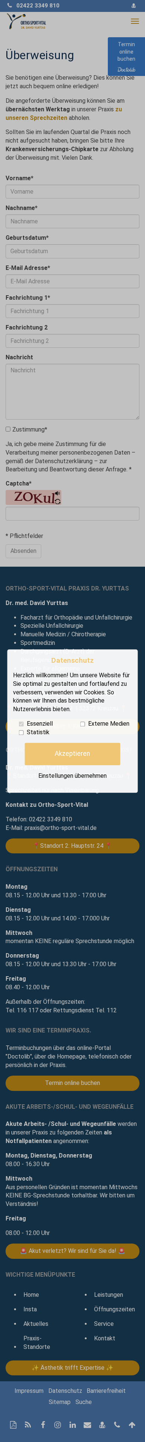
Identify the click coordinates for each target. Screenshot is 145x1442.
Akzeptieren (72, 754)
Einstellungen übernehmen (72, 775)
